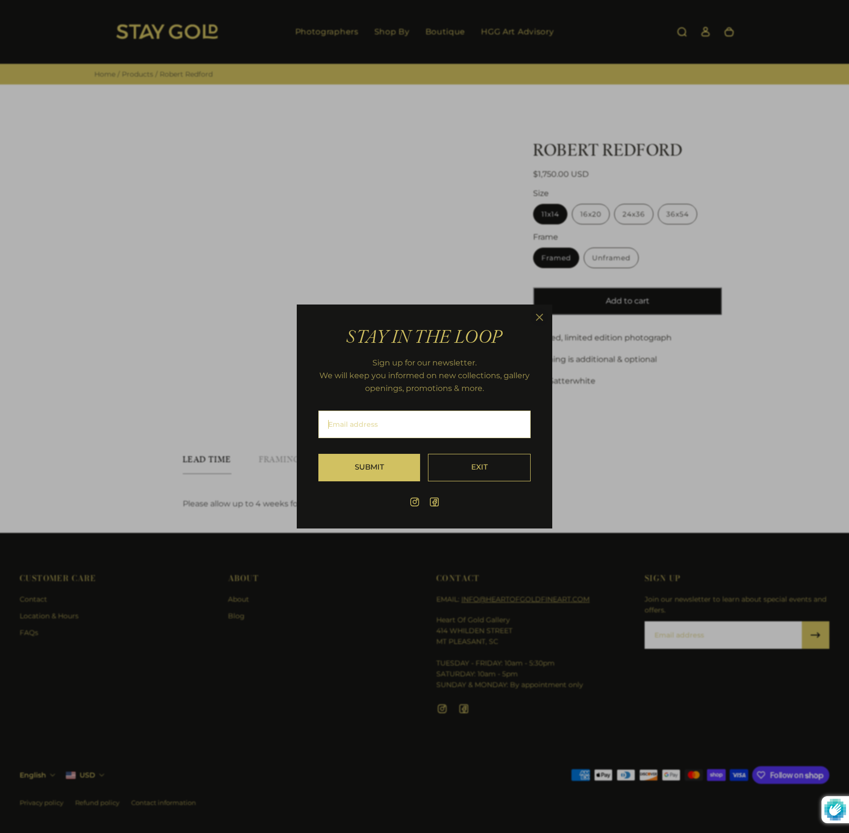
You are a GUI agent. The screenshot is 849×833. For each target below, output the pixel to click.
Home (105, 74)
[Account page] (705, 32)
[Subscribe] (815, 635)
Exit (479, 467)
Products (138, 74)
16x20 (590, 214)
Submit (369, 467)
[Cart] (729, 32)
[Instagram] (415, 502)
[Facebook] (434, 502)
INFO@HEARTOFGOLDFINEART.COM (525, 599)
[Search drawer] (682, 32)
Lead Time (207, 460)
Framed (556, 257)
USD (87, 775)
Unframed (611, 257)
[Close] (539, 317)
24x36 (634, 214)
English (33, 775)
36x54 (677, 214)
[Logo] (167, 32)
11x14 (550, 214)
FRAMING (280, 460)
